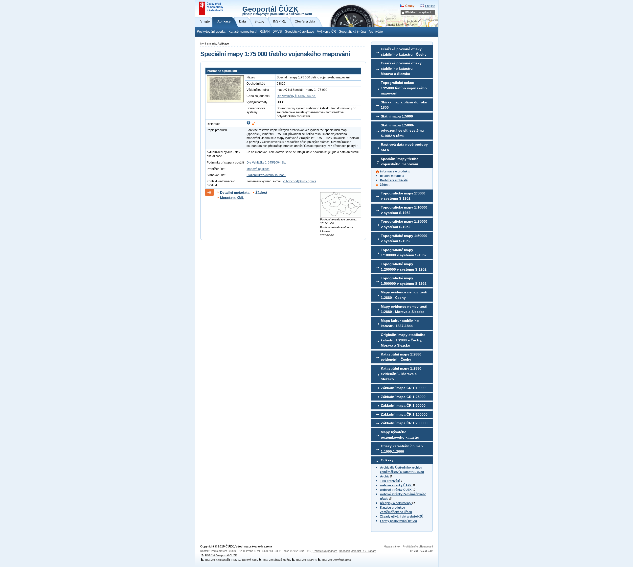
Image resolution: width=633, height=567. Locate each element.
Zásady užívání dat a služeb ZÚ (401, 516)
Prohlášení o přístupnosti (418, 546)
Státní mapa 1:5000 (397, 116)
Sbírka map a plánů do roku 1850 (404, 105)
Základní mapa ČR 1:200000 (404, 423)
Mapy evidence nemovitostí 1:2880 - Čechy (404, 295)
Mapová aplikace (258, 169)
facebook (344, 550)
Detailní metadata (235, 192)
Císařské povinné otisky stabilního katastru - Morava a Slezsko (401, 68)
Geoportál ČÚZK (277, 10)
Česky (409, 6)
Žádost (261, 192)
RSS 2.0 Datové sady (244, 559)
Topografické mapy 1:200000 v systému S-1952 (404, 266)
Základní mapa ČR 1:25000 (403, 397)
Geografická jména (352, 31)
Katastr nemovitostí (242, 31)
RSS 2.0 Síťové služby (277, 559)
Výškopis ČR (326, 31)
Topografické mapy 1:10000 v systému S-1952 (404, 210)
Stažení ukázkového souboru (266, 175)
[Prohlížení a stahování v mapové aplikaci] (248, 124)
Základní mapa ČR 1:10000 (403, 388)
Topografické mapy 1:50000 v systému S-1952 (404, 238)
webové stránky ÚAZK (396, 485)
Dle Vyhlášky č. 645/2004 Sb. (296, 96)
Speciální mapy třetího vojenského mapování (400, 161)
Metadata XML (232, 198)
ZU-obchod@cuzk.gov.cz (299, 181)
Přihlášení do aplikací (418, 12)
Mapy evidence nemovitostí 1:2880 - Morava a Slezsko (404, 309)
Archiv (384, 476)
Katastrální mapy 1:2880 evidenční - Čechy (401, 357)
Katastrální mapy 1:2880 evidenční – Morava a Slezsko (401, 373)
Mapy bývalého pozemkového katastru (400, 434)
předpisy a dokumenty (396, 503)
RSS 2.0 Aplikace (216, 559)
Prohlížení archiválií (393, 180)
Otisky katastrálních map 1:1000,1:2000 (402, 448)
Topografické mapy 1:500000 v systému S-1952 (404, 280)
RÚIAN (265, 31)
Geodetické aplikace (299, 31)
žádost (384, 185)
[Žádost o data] (253, 124)
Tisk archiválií (390, 481)
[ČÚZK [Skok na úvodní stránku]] (211, 8)
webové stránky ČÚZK (396, 490)
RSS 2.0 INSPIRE (306, 559)
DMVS (277, 31)
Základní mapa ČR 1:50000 (403, 405)
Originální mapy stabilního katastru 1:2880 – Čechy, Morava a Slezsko (403, 340)
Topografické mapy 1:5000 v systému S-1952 (403, 196)
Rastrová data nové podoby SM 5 (404, 147)
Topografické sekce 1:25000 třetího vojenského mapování (404, 88)
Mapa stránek (392, 546)
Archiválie (376, 31)
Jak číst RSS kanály (363, 550)
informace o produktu (395, 171)
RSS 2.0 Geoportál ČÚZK (221, 555)
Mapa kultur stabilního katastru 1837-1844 (400, 323)
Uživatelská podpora (325, 550)
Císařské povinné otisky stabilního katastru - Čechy (404, 51)
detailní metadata (392, 176)
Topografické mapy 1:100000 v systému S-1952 (404, 252)
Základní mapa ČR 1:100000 (404, 414)
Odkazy (387, 460)
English (430, 6)
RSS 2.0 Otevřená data (336, 559)
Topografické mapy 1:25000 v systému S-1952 (404, 224)
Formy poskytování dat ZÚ (398, 521)
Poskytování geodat (211, 31)
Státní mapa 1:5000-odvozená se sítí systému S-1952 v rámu (402, 130)
